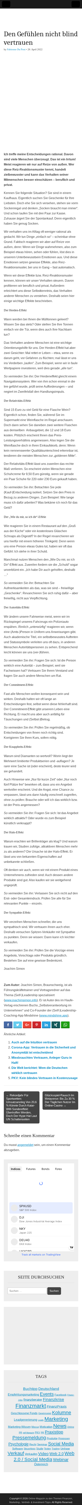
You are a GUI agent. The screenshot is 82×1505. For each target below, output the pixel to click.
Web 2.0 (56, 1454)
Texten (47, 1449)
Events (47, 1394)
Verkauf (16, 1453)
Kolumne (61, 1412)
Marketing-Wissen (19, 1426)
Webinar (60, 1459)
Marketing (56, 1419)
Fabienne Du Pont (16, 49)
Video (43, 1453)
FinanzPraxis (57, 1406)
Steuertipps (29, 1448)
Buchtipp (30, 1389)
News (60, 1426)
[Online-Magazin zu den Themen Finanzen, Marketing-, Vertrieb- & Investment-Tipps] (41, 16)
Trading (56, 1448)
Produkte (52, 1438)
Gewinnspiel (44, 1413)
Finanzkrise (53, 1399)
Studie (39, 1448)
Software (17, 1448)
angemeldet (25, 1145)
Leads (41, 1420)
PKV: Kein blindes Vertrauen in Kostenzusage (44, 1078)
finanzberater (32, 1399)
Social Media (61, 1443)
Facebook (61, 1394)
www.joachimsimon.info (21, 1000)
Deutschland (48, 1389)
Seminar (42, 1444)
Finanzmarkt (30, 1406)
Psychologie (18, 1444)
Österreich (41, 1464)
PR (42, 1432)
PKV (37, 1432)
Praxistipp (54, 1432)
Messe (35, 1426)
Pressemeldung (29, 1437)
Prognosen (64, 1438)
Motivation (46, 1426)
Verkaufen (31, 1454)
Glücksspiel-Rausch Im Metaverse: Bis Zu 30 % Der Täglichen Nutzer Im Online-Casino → (60, 1100)
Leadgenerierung (25, 1419)
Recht (32, 1444)
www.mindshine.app (54, 1015)
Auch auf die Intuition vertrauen (34, 1042)
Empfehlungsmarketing (23, 1394)
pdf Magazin (28, 1433)
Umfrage (65, 1448)
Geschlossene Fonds (24, 1413)
